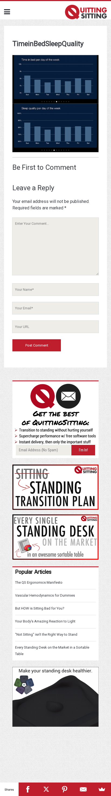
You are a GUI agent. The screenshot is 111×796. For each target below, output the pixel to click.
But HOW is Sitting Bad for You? (39, 608)
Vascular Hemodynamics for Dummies (45, 595)
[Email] (83, 789)
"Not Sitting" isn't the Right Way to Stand (46, 634)
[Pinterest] (65, 789)
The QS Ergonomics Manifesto (39, 582)
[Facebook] (28, 789)
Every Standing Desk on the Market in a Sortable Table (52, 650)
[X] (46, 789)
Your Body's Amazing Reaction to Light (45, 621)
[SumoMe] (101, 789)
